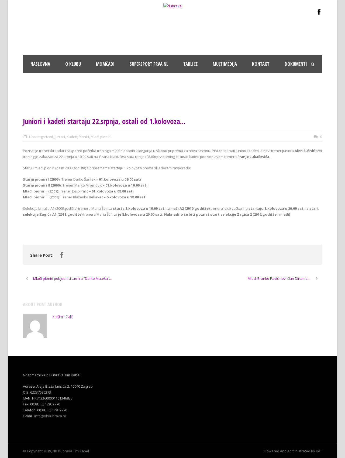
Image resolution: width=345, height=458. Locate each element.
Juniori (60, 136)
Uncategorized (41, 136)
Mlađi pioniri (101, 136)
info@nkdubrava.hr (50, 416)
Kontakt (261, 64)
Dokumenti (296, 64)
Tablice (190, 64)
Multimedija (225, 64)
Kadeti (72, 136)
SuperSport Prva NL (149, 64)
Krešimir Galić (63, 317)
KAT (319, 451)
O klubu (73, 64)
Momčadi (105, 64)
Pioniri (84, 136)
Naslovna (40, 64)
